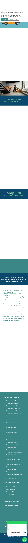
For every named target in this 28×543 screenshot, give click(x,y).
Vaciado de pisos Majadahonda (12, 439)
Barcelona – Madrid (10, 486)
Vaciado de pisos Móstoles (11, 442)
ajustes (20, 16)
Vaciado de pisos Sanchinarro (12, 462)
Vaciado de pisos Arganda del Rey (13, 408)
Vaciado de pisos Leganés (11, 432)
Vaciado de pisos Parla (11, 447)
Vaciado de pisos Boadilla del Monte (14, 413)
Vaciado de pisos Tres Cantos (12, 466)
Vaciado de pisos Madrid (11, 435)
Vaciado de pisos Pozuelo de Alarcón (14, 452)
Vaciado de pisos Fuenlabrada (12, 425)
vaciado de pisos (15, 294)
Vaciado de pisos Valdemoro (12, 469)
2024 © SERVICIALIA (17, 535)
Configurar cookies (14, 19)
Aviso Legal (7, 535)
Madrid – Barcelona (10, 489)
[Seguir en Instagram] (15, 541)
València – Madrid (10, 494)
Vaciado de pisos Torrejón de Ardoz (13, 464)
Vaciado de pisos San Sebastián (13, 459)
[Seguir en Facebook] (12, 541)
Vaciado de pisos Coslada (11, 422)
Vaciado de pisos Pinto (11, 449)
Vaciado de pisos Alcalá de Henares (13, 400)
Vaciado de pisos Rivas (11, 454)
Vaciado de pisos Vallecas (11, 471)
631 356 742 (16, 99)
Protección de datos (14, 537)
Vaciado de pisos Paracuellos (12, 444)
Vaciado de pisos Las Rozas (12, 430)
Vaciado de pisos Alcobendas (12, 403)
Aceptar (4, 19)
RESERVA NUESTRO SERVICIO (14, 73)
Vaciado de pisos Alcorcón (11, 405)
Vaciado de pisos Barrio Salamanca (13, 410)
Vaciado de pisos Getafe (11, 427)
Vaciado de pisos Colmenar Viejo (13, 420)
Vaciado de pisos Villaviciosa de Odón (14, 474)
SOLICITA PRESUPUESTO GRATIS (14, 181)
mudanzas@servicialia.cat (14, 101)
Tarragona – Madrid (10, 491)
